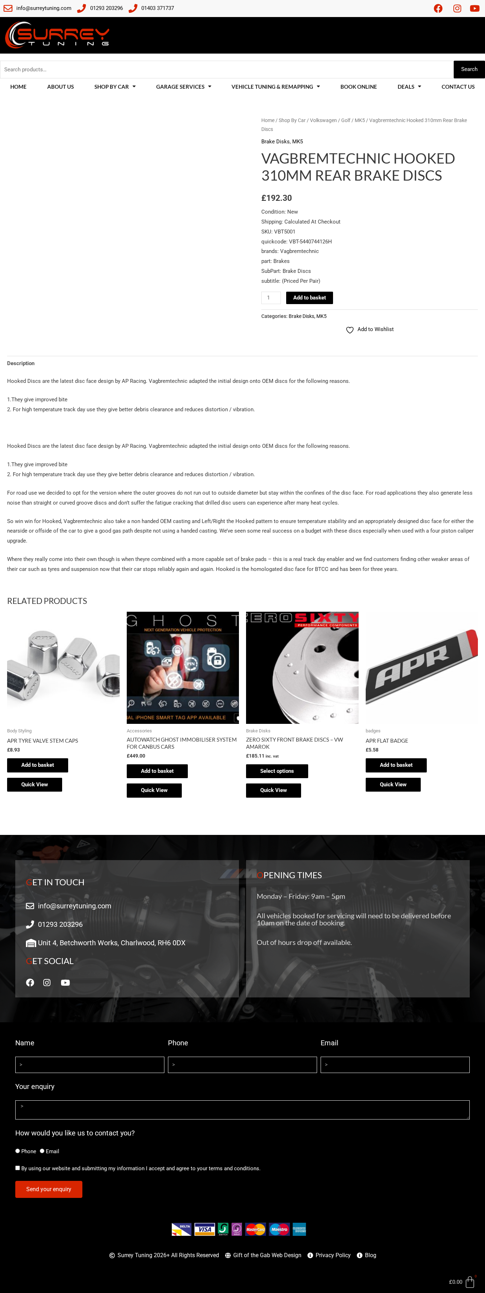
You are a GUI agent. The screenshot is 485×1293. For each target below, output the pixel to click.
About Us (60, 86)
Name (24, 1043)
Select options (277, 771)
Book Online (358, 86)
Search (469, 69)
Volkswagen (323, 120)
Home (18, 86)
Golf (345, 120)
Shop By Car (292, 120)
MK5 (360, 120)
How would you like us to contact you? (75, 1133)
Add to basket (309, 298)
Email (329, 1043)
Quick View (34, 784)
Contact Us (458, 86)
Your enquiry (34, 1086)
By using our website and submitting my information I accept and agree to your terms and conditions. (141, 1168)
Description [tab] (20, 363)
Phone (178, 1043)
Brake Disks (275, 141)
